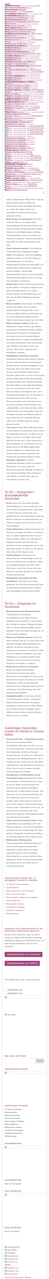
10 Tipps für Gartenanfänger (17, 884)
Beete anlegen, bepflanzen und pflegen (22, 897)
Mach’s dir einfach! (12, 1231)
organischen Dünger (24, 568)
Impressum (9, 1277)
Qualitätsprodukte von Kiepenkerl (23, 954)
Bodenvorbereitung (12, 1115)
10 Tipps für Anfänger (13, 1109)
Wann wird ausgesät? (13, 1184)
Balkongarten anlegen (15, 904)
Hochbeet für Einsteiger (15, 907)
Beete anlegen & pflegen (14, 1121)
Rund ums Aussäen (12, 1118)
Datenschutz (19, 1277)
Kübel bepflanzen (13, 901)
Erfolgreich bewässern (15, 910)
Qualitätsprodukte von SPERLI (22, 963)
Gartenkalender (12, 888)
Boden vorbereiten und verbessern (20, 891)
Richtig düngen (12, 914)
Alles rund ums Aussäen (16, 894)
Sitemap (27, 1277)
